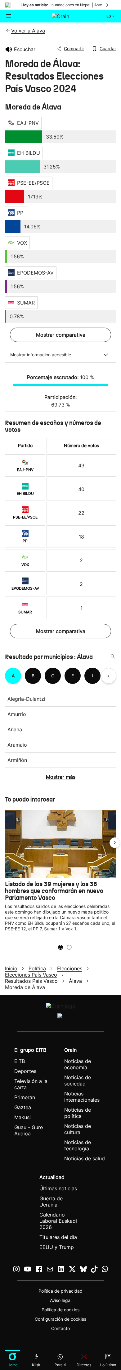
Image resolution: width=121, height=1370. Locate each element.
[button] (115, 842)
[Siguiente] (107, 5)
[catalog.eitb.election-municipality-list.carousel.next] (108, 676)
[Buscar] (113, 656)
